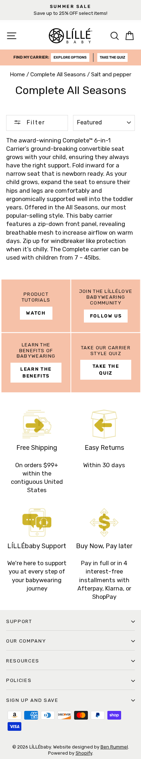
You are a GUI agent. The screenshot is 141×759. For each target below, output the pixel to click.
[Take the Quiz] (105, 362)
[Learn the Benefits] (35, 362)
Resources (22, 661)
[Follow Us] (105, 306)
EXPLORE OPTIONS (70, 57)
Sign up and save (32, 700)
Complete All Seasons (58, 74)
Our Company (26, 641)
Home (17, 74)
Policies (18, 680)
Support (19, 621)
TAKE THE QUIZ (112, 57)
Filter (35, 122)
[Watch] (35, 306)
